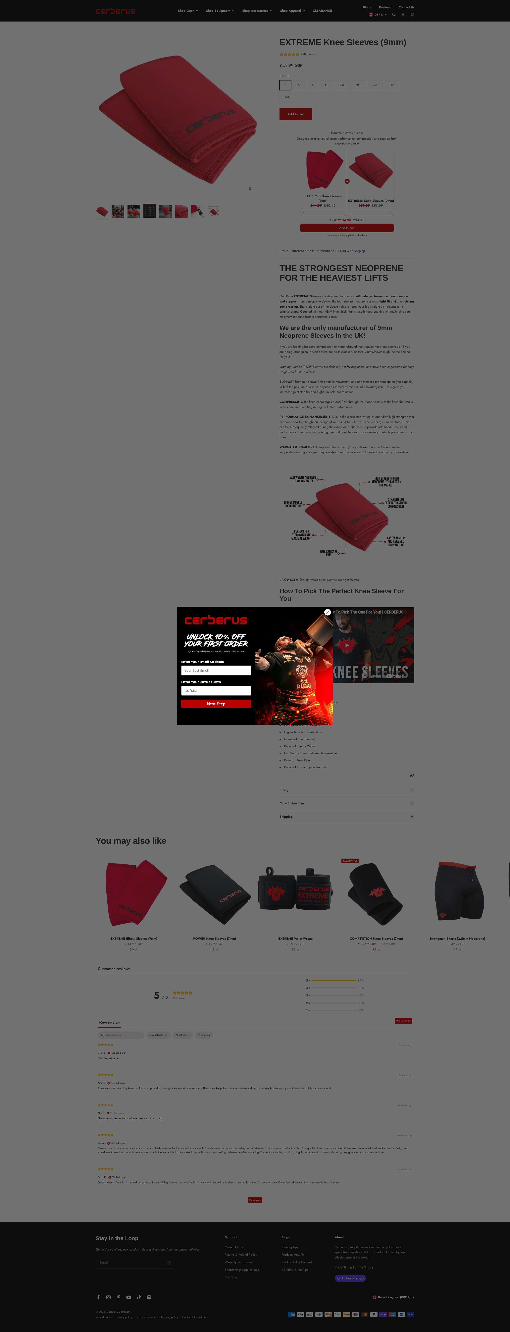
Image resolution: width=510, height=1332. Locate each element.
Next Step (216, 704)
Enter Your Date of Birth (201, 682)
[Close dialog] (327, 612)
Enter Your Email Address (202, 662)
